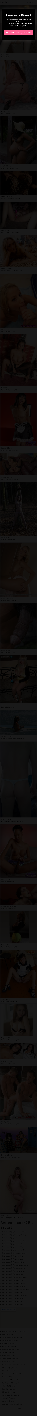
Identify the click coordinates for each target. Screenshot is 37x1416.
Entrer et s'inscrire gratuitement (18, 32)
